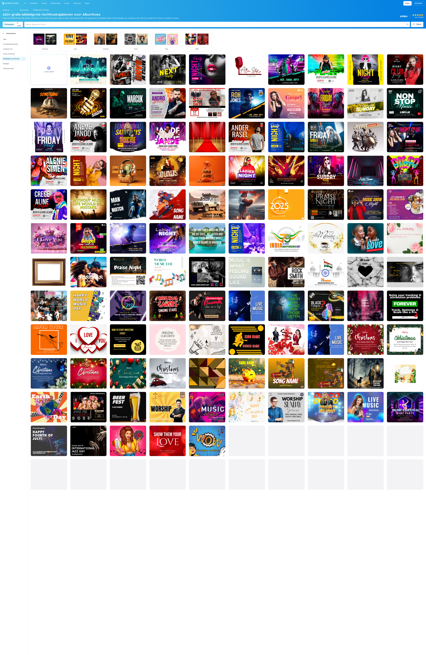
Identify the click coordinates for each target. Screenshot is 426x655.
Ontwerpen (9, 24)
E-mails (19, 24)
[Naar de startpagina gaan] (9, 3)
